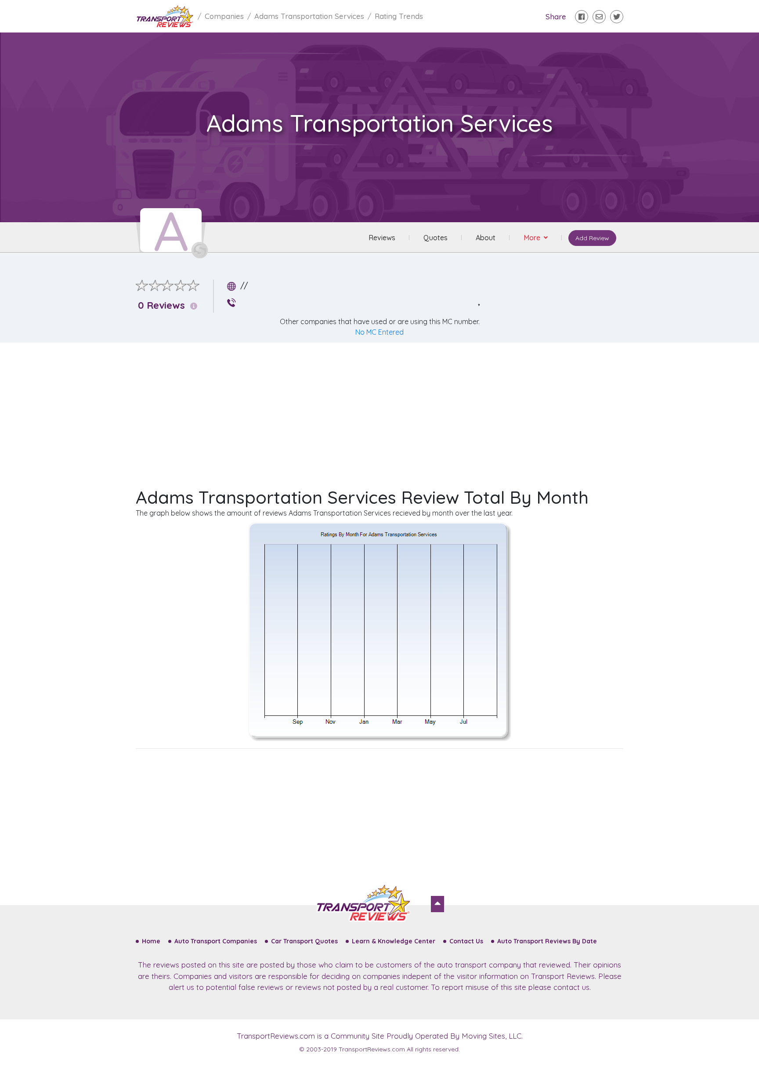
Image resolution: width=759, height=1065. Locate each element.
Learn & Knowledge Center (393, 941)
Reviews (382, 237)
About (485, 237)
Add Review (592, 238)
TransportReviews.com (276, 1035)
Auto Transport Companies (215, 941)
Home (151, 941)
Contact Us (466, 941)
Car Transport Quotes (304, 941)
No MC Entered (379, 332)
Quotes (435, 237)
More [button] (533, 237)
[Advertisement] (386, 411)
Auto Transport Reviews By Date (547, 941)
